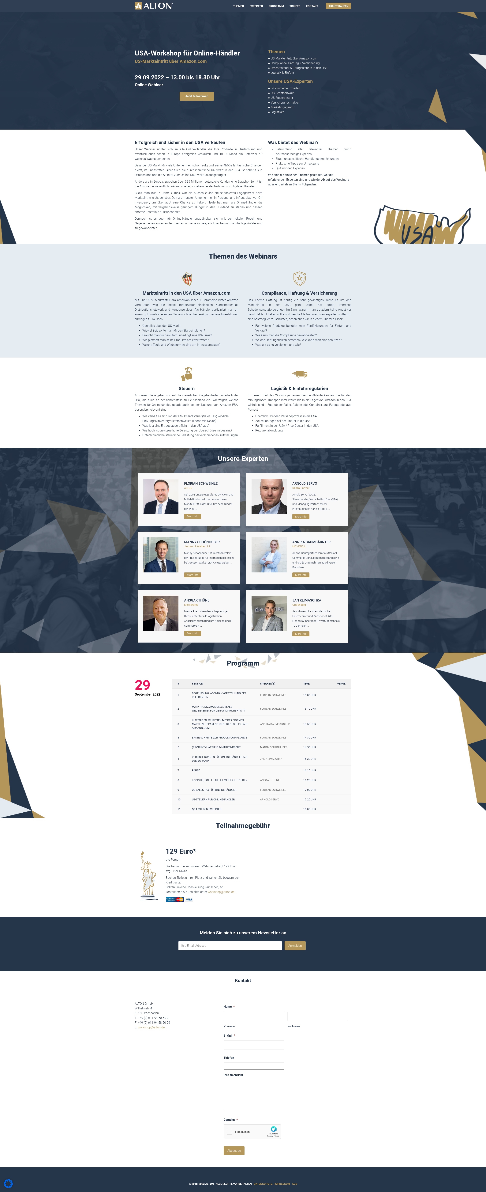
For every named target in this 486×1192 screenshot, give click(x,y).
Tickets (295, 6)
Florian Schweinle (201, 483)
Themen (238, 6)
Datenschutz (263, 1183)
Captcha (231, 1120)
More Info (192, 516)
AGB (294, 1183)
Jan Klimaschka (306, 600)
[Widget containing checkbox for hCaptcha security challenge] (252, 1131)
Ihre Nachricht (233, 1075)
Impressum (282, 1183)
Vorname (229, 1026)
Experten (256, 6)
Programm (276, 6)
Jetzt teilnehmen (196, 96)
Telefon (229, 1058)
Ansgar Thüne (196, 600)
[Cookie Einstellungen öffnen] (8, 1187)
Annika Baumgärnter (311, 542)
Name (229, 1006)
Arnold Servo (304, 483)
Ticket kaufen (338, 6)
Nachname (294, 1026)
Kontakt (312, 6)
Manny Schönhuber (202, 542)
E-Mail (229, 1036)
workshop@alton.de (221, 892)
